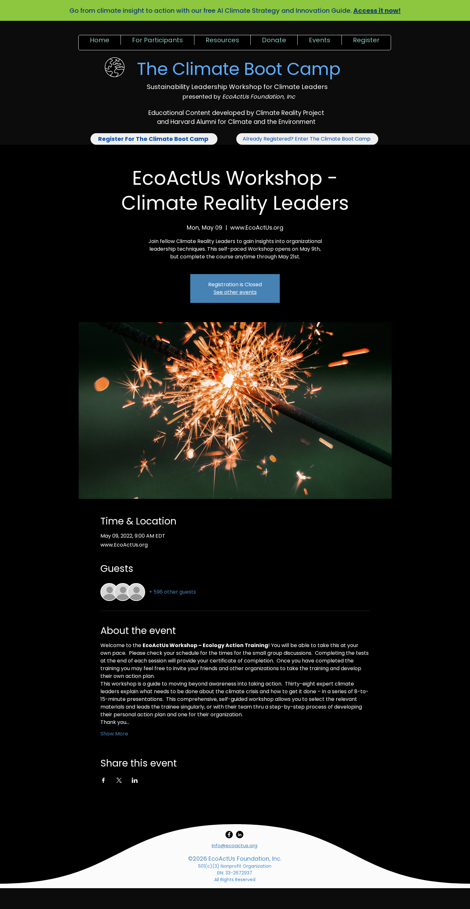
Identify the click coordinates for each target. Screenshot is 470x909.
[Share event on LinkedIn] (135, 780)
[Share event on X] (119, 780)
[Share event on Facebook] (103, 780)
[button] (157, 42)
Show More (114, 733)
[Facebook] (229, 834)
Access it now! (377, 10)
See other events (235, 292)
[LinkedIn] (239, 834)
